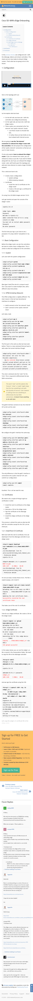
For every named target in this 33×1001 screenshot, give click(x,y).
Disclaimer (5, 994)
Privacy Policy (14, 994)
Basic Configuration (11, 32)
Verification (7, 48)
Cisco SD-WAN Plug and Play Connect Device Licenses (13, 786)
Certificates (9, 37)
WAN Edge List (14, 46)
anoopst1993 (10, 829)
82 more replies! (8, 985)
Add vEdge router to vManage (15, 42)
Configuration (7, 30)
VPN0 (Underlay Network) (14, 35)
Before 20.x (13, 43)
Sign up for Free (11, 770)
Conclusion (7, 50)
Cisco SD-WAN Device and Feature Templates (20, 792)
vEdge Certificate (12, 40)
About (27, 994)
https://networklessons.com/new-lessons (13, 894)
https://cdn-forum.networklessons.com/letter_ (15, 948)
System (10, 33)
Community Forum (22, 987)
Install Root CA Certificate (14, 38)
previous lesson (10, 55)
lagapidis (9, 874)
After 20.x (13, 45)
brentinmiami (11, 957)
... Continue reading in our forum (12, 869)
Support (21, 994)
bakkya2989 (10, 808)
